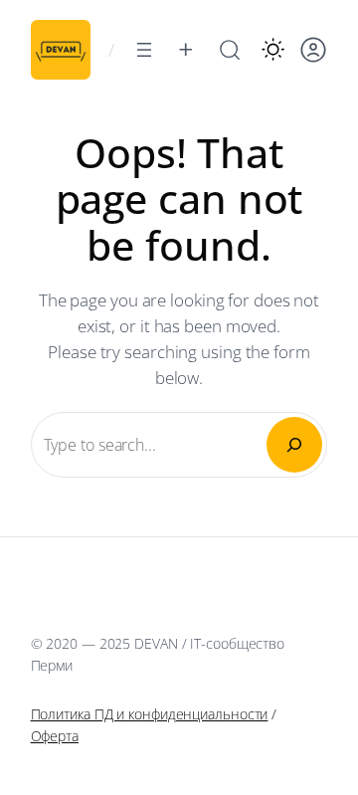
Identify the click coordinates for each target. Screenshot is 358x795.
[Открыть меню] (144, 50)
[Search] (294, 445)
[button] (273, 49)
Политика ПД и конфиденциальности (149, 713)
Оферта (55, 735)
